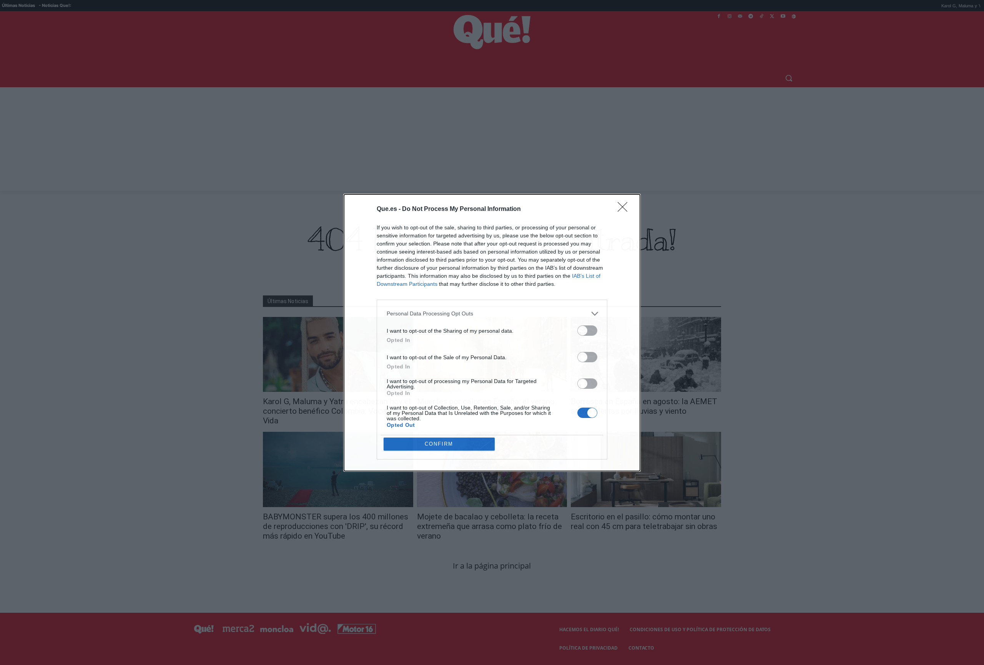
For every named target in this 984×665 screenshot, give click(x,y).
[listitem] (492, 314)
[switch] (587, 330)
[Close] (625, 209)
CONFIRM (439, 444)
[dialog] (492, 332)
